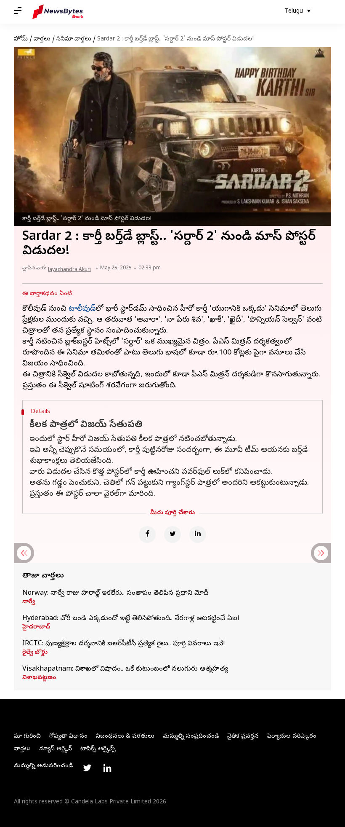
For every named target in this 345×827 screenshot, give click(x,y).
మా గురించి (27, 737)
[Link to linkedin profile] (107, 768)
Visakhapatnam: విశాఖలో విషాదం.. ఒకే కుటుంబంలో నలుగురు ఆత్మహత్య (125, 669)
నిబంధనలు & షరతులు (125, 737)
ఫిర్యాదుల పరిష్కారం (291, 737)
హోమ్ (21, 39)
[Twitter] (172, 534)
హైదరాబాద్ (36, 627)
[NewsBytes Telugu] (57, 12)
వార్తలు (42, 39)
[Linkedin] (197, 534)
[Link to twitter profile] (87, 768)
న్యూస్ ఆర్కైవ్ (55, 749)
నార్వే (28, 602)
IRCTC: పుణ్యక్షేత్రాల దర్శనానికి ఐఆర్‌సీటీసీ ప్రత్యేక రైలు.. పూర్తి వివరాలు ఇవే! (123, 644)
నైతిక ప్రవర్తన (243, 737)
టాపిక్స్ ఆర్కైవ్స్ (98, 749)
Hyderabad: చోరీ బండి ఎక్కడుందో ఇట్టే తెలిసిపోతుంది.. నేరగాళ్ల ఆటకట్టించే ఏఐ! (130, 619)
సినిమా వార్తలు (73, 39)
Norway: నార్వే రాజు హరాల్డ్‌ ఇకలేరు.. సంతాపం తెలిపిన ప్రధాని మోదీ (115, 593)
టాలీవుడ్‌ (82, 309)
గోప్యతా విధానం (68, 737)
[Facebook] (147, 534)
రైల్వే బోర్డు (35, 653)
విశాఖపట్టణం (39, 678)
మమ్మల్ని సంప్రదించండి (191, 737)
